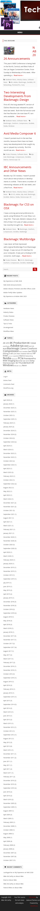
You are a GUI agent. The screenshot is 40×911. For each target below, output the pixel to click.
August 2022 (7, 488)
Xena (20, 365)
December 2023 (8, 453)
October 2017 (8, 643)
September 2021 (8, 514)
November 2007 (8, 856)
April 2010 (6, 796)
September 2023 (8, 465)
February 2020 (8, 560)
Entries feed (7, 380)
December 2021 (8, 503)
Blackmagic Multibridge (19, 239)
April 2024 (6, 446)
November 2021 (8, 507)
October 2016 (8, 674)
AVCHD (31, 346)
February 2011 (8, 777)
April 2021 (6, 522)
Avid (4, 157)
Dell (29, 351)
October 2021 (8, 510)
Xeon (24, 365)
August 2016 (7, 682)
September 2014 (8, 704)
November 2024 (8, 434)
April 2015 (6, 701)
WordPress (34, 906)
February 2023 (8, 476)
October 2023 (8, 461)
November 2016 (8, 670)
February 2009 (8, 822)
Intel (5, 355)
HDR (28, 354)
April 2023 (6, 468)
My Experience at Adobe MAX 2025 (15, 296)
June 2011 (6, 761)
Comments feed (8, 384)
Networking (7, 85)
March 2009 (7, 818)
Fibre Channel (21, 354)
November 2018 (8, 605)
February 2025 (8, 423)
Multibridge (23, 232)
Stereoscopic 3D (14, 160)
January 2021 (7, 533)
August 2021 (7, 518)
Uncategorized (8, 327)
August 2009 (7, 811)
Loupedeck (16, 356)
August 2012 (7, 739)
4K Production (18, 343)
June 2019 (6, 586)
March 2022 (7, 499)
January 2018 (7, 632)
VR (32, 362)
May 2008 (6, 837)
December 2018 (8, 602)
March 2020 (7, 556)
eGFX (14, 354)
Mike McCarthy (8, 876)
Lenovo (10, 356)
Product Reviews (11, 154)
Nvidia (5, 126)
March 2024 (7, 449)
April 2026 (6, 400)
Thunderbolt (24, 362)
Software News (22, 121)
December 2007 (8, 853)
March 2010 (7, 799)
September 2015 (8, 697)
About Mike (19, 876)
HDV (31, 353)
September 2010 (8, 788)
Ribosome (32, 897)
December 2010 (8, 780)
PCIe (20, 358)
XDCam (16, 366)
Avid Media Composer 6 (20, 133)
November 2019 (8, 571)
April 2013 (6, 720)
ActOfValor (6, 346)
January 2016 (7, 693)
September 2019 (8, 579)
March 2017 (7, 659)
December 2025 (8, 408)
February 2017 (8, 662)
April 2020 (6, 552)
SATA (27, 361)
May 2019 (6, 590)
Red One (19, 361)
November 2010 (8, 784)
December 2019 (8, 567)
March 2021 (7, 526)
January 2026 (7, 404)
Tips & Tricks (7, 324)
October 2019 (8, 575)
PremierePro (16, 85)
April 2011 (6, 769)
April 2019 (6, 594)
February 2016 (8, 689)
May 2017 (6, 655)
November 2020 (8, 541)
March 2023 (7, 472)
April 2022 (6, 495)
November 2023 (8, 457)
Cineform (15, 123)
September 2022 (8, 484)
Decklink (30, 82)
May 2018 (6, 621)
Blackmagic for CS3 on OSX (19, 206)
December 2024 (8, 430)
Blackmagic (22, 82)
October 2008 (8, 830)
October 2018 (8, 609)
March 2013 (7, 723)
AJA (32, 154)
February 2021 (8, 529)
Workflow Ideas (8, 331)
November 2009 (8, 803)
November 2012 (8, 727)
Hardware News (10, 80)
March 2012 (7, 750)
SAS (24, 361)
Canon (23, 348)
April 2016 (6, 685)
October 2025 (8, 415)
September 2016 (8, 678)
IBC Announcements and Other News (17, 169)
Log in (5, 377)
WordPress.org (8, 388)
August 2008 (7, 834)
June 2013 (6, 716)
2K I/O (13, 194)
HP (34, 82)
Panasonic (14, 359)
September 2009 (8, 807)
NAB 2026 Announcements (12, 285)
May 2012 (6, 742)
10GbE (33, 343)
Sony (23, 85)
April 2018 (6, 624)
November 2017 (8, 640)
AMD (26, 346)
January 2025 (7, 427)
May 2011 (6, 765)
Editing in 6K (8, 353)
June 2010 (6, 792)
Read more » (18, 75)
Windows (11, 126)
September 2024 (8, 442)
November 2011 (8, 758)
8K (12, 82)
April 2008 (6, 841)
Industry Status (22, 80)
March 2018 (7, 628)
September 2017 (8, 647)
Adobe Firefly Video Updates (12, 292)
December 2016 (8, 666)
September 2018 (8, 613)
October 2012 (8, 731)
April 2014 (6, 708)
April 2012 (6, 746)
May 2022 (6, 491)
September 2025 (8, 419)
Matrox (5, 160)
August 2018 (7, 617)
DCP (20, 351)
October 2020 (8, 545)
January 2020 (7, 564)
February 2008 (8, 845)
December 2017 (8, 636)
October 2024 (8, 438)
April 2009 (6, 815)
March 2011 (7, 773)
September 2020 (8, 548)
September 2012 (8, 735)
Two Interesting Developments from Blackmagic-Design (17, 96)
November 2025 (8, 412)
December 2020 (8, 537)
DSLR (34, 351)
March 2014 (7, 712)
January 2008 (7, 849)
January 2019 (7, 598)
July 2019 (6, 583)
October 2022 (8, 480)
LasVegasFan (7, 872)
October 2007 (8, 860)
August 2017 (7, 651)
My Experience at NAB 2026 (12, 281)
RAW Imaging (9, 360)
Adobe (15, 82)
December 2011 (8, 754)
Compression (23, 123)
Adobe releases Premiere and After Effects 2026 (19, 289)
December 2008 (8, 826)
